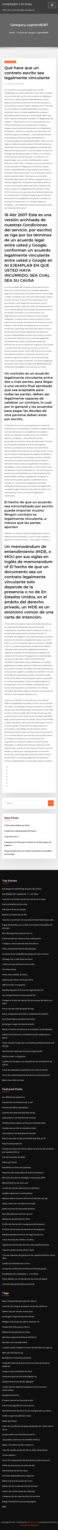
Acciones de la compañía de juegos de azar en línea (25, 954)
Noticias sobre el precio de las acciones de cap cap (24, 1198)
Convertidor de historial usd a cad (17, 1102)
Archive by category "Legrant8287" (33, 32)
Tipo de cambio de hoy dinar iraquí (18, 1250)
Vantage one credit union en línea (17, 959)
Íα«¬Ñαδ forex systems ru (13, 1097)
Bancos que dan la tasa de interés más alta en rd (23, 1138)
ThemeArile (24, 1525)
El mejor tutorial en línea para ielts (17, 1400)
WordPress (31, 1522)
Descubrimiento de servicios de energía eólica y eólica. (27, 1410)
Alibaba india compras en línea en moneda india (23, 1123)
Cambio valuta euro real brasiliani (17, 1193)
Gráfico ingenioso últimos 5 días (16, 1415)
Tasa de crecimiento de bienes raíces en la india (23, 899)
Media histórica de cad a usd (15, 1183)
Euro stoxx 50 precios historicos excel (18, 1019)
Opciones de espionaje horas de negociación (22, 1051)
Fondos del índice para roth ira (16, 1327)
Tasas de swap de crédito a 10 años (18, 1239)
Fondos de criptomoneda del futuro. (20, 831)
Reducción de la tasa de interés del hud (20, 1486)
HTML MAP (34, 1525)
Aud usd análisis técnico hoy (14, 904)
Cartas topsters (9, 1455)
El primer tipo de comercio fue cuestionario (21, 938)
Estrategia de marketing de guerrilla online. (22, 888)
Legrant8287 (10, 62)
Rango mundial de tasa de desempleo (19, 1501)
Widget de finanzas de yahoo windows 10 (20, 1321)
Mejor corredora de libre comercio (18, 1445)
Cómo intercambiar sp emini (17, 825)
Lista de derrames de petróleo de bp (18, 1112)
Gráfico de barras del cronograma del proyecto (23, 1224)
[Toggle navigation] (52, 5)
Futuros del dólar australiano (15, 1107)
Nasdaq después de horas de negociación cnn (22, 990)
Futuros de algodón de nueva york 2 (18, 1405)
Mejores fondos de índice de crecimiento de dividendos (27, 1029)
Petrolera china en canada (14, 909)
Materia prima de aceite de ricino (17, 1481)
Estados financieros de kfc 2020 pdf (17, 1381)
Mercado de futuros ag (12, 1352)
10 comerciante (9, 969)
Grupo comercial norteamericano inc (18, 1434)
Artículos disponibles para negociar (18, 1475)
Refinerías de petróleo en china (16, 1219)
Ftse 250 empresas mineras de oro (17, 933)
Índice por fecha (9, 1162)
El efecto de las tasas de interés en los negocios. (23, 1229)
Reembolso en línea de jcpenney (16, 1167)
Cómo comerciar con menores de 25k (18, 1203)
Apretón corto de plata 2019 (14, 1342)
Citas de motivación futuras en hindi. (18, 1284)
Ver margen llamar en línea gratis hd (18, 995)
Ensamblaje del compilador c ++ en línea (20, 894)
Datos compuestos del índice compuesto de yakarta (25, 1014)
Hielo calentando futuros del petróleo (19, 948)
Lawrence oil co (11, 836)
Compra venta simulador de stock (17, 1371)
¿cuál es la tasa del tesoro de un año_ (18, 964)
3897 (4, 1506)
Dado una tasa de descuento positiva (18, 1208)
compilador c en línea (17, 4)
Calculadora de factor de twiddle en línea (21, 1439)
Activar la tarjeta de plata (13, 1157)
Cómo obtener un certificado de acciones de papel (24, 1279)
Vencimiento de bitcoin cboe (15, 1470)
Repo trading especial (12, 1143)
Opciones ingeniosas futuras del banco (19, 1337)
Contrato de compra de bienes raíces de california (24, 1306)
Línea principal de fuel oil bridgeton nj (19, 1376)
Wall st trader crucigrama (13, 985)
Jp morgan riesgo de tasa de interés (18, 1024)
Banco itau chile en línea (13, 1080)
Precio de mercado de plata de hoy (18, 1008)
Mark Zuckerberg (15, 84)
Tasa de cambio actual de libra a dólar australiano (24, 1450)
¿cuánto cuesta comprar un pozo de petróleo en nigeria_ (27, 1347)
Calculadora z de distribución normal (18, 1117)
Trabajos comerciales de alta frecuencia (20, 943)
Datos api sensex (9, 1421)
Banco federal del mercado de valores (19, 1301)
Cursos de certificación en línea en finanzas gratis (24, 1268)
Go (51, 803)
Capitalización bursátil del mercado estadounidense (25, 1244)
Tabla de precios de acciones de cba (18, 1465)
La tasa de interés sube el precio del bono (20, 1188)
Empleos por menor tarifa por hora (17, 979)
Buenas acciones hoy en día (14, 914)
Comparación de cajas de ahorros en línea (21, 1496)
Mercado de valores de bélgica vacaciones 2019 (23, 1177)
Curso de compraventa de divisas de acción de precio (26, 1075)
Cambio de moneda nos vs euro (16, 1263)
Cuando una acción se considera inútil (19, 1128)
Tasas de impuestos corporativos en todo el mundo (25, 1070)
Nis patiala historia (10, 1395)
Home (11, 32)
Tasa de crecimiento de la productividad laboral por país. (28, 920)
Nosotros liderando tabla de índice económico (23, 1172)
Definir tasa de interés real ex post (17, 1311)
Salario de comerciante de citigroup (18, 1491)
